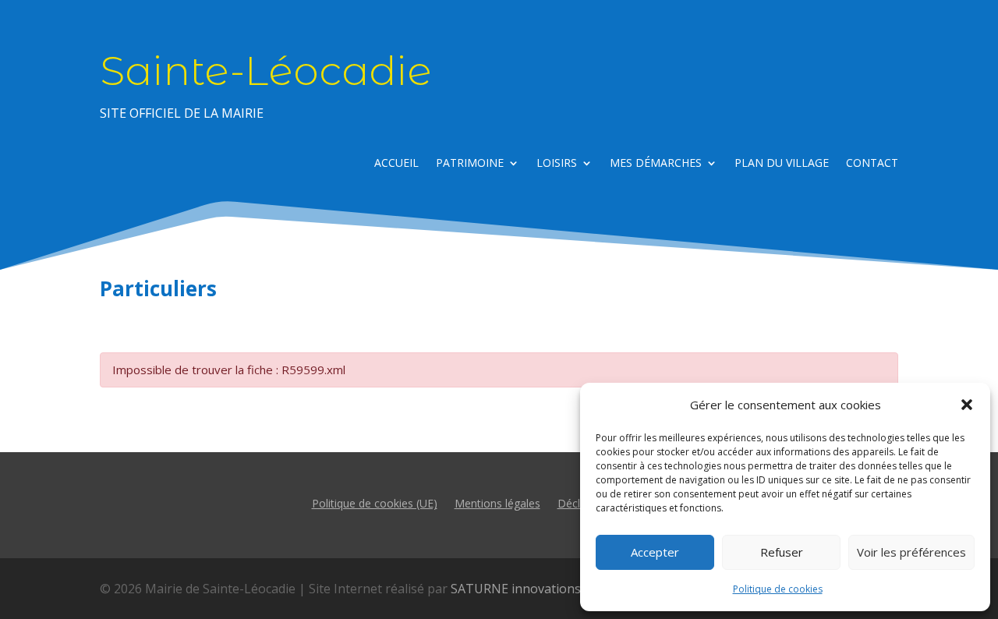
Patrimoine (470, 163)
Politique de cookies (778, 589)
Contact (872, 163)
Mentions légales (497, 502)
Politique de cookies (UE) (374, 502)
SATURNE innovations (516, 588)
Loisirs (556, 163)
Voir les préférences (911, 552)
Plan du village (781, 163)
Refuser (781, 552)
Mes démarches (656, 163)
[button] (967, 404)
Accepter (655, 552)
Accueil (396, 163)
